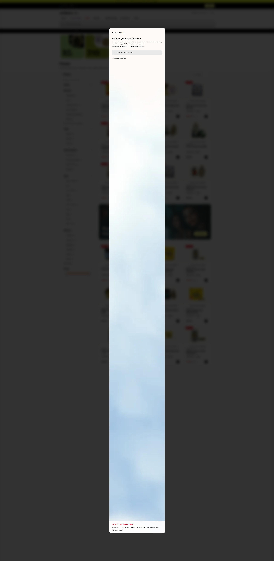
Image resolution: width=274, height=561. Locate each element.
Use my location (119, 58)
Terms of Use (150, 528)
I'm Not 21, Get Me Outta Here (122, 524)
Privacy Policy (141, 528)
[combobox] (137, 52)
